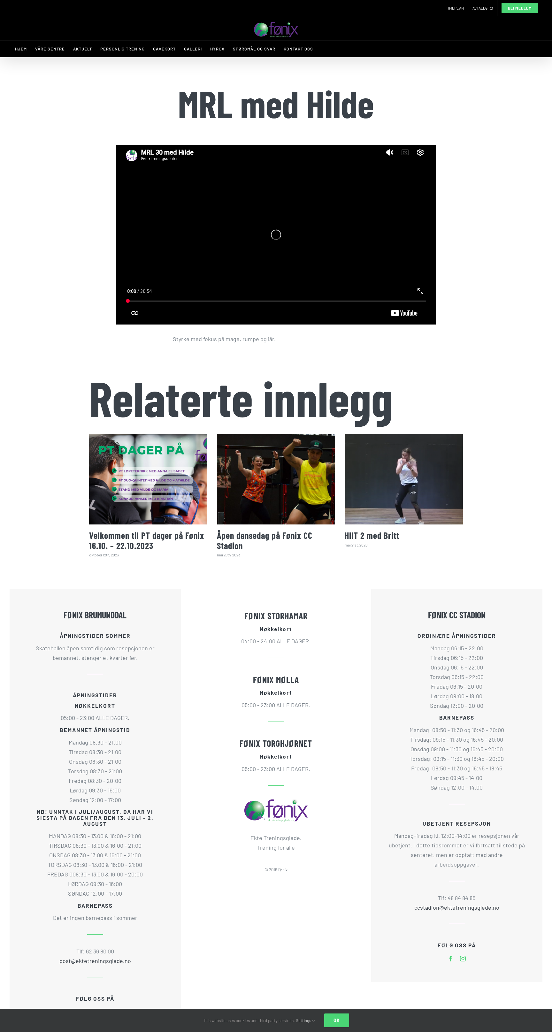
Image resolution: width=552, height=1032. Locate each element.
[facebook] (451, 958)
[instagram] (463, 958)
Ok (337, 1020)
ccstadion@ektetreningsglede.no (456, 907)
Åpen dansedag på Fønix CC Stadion (264, 540)
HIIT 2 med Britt (372, 535)
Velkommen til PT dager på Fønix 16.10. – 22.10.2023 (146, 540)
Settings (304, 1020)
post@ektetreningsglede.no (95, 960)
